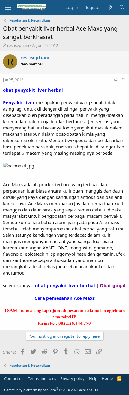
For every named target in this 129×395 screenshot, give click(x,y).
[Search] (122, 7)
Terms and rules (42, 378)
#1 (124, 79)
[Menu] (8, 7)
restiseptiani (18, 45)
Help (93, 378)
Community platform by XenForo (51, 389)
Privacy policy (72, 378)
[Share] (115, 80)
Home (107, 378)
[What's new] (110, 7)
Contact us (13, 378)
